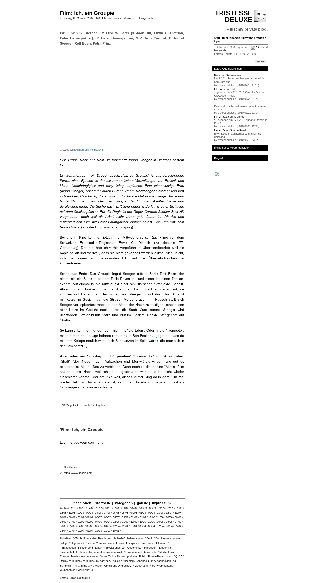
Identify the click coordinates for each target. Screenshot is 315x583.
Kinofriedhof (67, 552)
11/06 (160, 517)
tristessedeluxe (123, 18)
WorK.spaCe (85, 569)
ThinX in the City (83, 565)
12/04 (116, 526)
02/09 (170, 508)
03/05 (89, 526)
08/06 (63, 521)
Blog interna (162, 538)
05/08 (125, 512)
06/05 (63, 526)
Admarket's (82, 149)
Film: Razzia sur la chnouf (229, 116)
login (217, 41)
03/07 (125, 517)
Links (154, 552)
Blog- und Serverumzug (228, 75)
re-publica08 (90, 560)
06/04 (169, 526)
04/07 (116, 517)
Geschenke (134, 547)
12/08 (63, 512)
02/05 (98, 526)
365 (75, 538)
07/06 (72, 521)
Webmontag (164, 565)
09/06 (178, 517)
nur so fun (93, 556)
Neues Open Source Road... (231, 130)
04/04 (63, 530)
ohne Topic (107, 556)
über (225, 37)
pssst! (169, 556)
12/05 (134, 521)
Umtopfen (110, 565)
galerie (142, 503)
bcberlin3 (119, 538)
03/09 (161, 508)
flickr (85, 577)
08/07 (81, 517)
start (217, 37)
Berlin (149, 538)
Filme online (147, 543)
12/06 (151, 517)
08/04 (151, 526)
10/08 (80, 512)
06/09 (143, 508)
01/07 (143, 517)
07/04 (160, 526)
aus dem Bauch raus (99, 538)
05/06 (89, 521)
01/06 (125, 521)
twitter (98, 565)
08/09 (126, 508)
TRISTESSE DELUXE (233, 16)
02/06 (116, 521)
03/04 (72, 530)
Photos (121, 556)
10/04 (133, 526)
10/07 (63, 517)
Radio (63, 560)
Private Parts (156, 556)
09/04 (142, 526)
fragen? (261, 37)
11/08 (72, 512)
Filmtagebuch (145, 18)
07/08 (107, 512)
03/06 (107, 521)
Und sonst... (125, 565)
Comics (89, 543)
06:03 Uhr (100, 18)
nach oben (82, 503)
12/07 (169, 512)
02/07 (134, 517)
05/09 (152, 508)
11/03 (107, 530)
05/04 (178, 526)
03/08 (142, 512)
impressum (161, 503)
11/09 (99, 508)
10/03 (116, 530)
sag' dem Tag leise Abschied (117, 560)
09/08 (89, 512)
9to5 (82, 538)
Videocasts (141, 565)
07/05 (178, 521)
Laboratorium (101, 552)
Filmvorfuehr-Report (90, 547)
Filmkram (161, 543)
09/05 (160, 521)
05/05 (72, 526)
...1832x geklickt (70, 405)
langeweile (117, 552)
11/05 (143, 521)
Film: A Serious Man (225, 89)
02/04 (81, 530)
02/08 (151, 512)
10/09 (108, 508)
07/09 (134, 508)
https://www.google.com (78, 472)
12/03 (98, 530)
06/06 (81, 521)
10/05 (151, 521)
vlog (152, 565)
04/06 (98, 521)
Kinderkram (166, 547)
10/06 (169, 517)
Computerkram (105, 543)
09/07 (72, 517)
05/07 (107, 517)
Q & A (178, 556)
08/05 (169, 521)
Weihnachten (67, 569)
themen (235, 37)
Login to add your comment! (82, 442)
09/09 (117, 508)
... (215, 102)
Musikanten (78, 556)
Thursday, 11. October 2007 (76, 18)
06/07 (98, 517)
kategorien (124, 503)
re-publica (75, 560)
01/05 (107, 526)
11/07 (178, 512)
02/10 (73, 508)
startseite (103, 503)
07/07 (89, 517)
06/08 (116, 512)
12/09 (90, 508)
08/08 (98, 512)
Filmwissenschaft (114, 547)
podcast (132, 556)
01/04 (89, 530)
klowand (247, 37)
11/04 (125, 526)
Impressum (150, 547)
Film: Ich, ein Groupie (87, 13)
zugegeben (160, 336)
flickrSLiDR (96, 149)
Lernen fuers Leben (137, 552)
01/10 (82, 508)
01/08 (160, 512)
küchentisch (83, 552)
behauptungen (135, 538)
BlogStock (76, 543)
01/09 (179, 508)
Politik (142, 556)
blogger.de (220, 50)
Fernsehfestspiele (127, 543)
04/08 (133, 512)
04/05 (81, 526)
